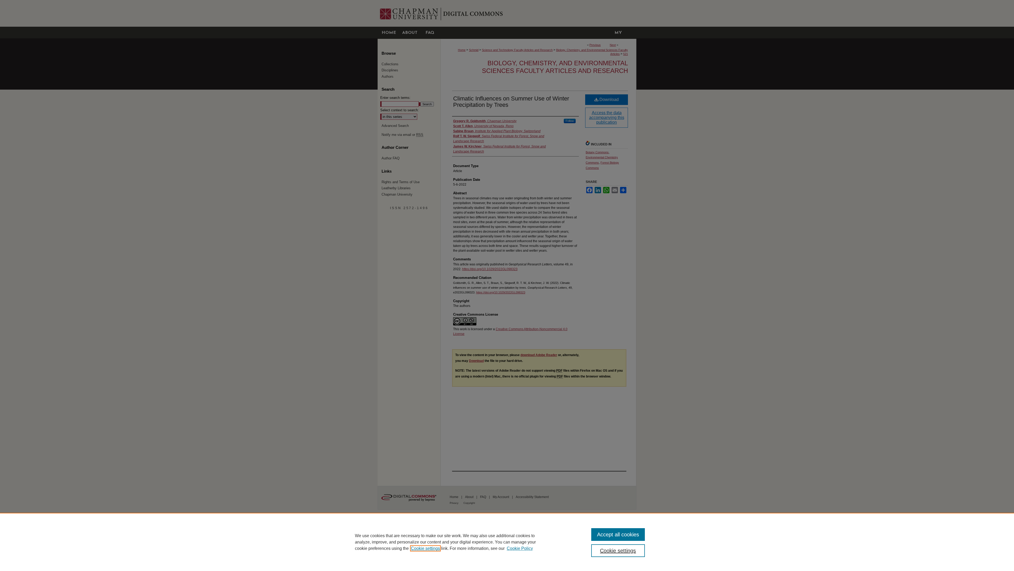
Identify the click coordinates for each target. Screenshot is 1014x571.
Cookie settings (425, 548)
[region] (507, 542)
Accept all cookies (618, 534)
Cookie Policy (520, 548)
